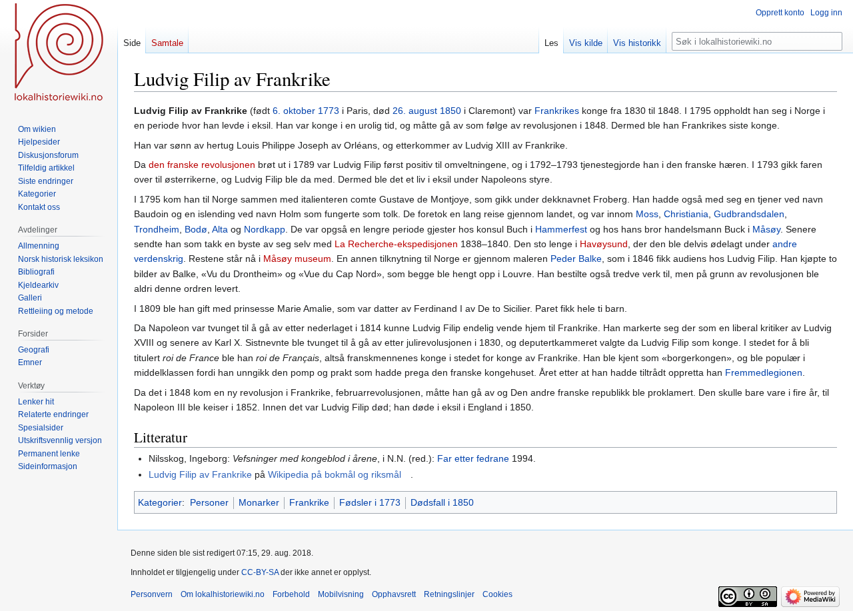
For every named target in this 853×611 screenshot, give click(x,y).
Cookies (497, 594)
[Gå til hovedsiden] (58, 53)
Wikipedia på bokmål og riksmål (334, 474)
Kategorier (160, 502)
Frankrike (309, 502)
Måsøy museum (297, 258)
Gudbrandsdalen (749, 214)
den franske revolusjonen (202, 164)
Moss (647, 214)
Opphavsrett (394, 594)
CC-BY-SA (260, 572)
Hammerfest (561, 229)
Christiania (686, 214)
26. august (415, 110)
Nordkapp (264, 229)
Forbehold (291, 594)
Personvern (152, 594)
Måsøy (766, 229)
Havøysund (604, 244)
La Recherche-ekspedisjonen (396, 244)
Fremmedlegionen (763, 372)
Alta (220, 229)
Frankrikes (556, 110)
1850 (450, 110)
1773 (328, 110)
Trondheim (156, 229)
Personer (209, 502)
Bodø (196, 229)
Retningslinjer (449, 594)
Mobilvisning (341, 594)
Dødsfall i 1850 (442, 502)
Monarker (259, 502)
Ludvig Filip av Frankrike (200, 474)
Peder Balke (576, 258)
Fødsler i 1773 (370, 502)
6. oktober (294, 110)
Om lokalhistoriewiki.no (223, 594)
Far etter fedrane (473, 458)
